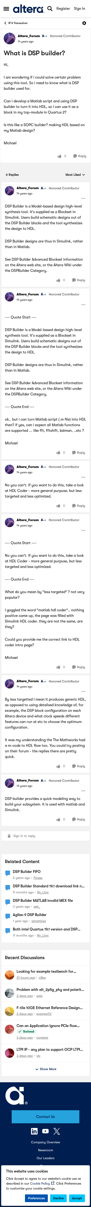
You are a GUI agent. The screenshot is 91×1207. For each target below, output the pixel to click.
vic (38, 1056)
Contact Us (45, 1117)
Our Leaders (45, 1158)
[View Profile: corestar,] (9, 1029)
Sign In (79, 9)
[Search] (50, 8)
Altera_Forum (29, 36)
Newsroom (45, 1150)
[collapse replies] (45, 184)
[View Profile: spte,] (9, 993)
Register (63, 9)
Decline (58, 1198)
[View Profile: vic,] (9, 1053)
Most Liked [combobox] (75, 175)
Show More (48, 1069)
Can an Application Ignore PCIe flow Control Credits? (47, 1026)
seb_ (37, 906)
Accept (77, 1198)
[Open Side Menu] (6, 8)
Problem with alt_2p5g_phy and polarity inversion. (50, 990)
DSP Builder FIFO (27, 872)
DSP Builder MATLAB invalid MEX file (43, 901)
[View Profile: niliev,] (9, 975)
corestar (42, 1037)
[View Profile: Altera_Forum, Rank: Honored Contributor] (9, 38)
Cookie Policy (40, 1183)
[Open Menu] (84, 23)
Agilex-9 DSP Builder (29, 915)
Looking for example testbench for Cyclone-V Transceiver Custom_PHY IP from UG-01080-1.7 (48, 971)
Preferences (36, 1198)
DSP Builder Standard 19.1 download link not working (49, 886)
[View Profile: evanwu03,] (9, 1011)
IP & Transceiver (18, 23)
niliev (42, 977)
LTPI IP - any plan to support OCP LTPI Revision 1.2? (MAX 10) (48, 1050)
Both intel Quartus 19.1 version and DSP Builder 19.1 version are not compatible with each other (48, 929)
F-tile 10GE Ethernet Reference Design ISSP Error (48, 1008)
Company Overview (45, 1142)
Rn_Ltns (43, 892)
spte (39, 996)
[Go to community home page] (29, 8)
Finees (38, 878)
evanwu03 (44, 1014)
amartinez (39, 921)
